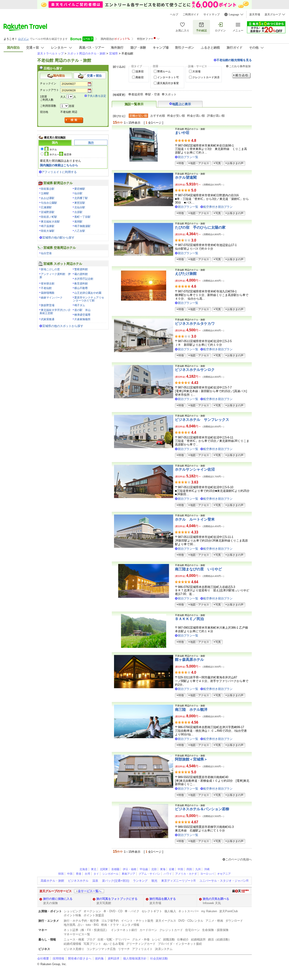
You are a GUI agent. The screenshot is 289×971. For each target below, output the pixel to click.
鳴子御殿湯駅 (82, 226)
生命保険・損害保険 (215, 930)
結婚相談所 (198, 939)
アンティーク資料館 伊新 (55, 275)
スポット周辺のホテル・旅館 (86, 53)
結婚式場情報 (72, 943)
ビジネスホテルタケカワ (195, 323)
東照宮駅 (79, 202)
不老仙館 (46, 288)
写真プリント (92, 943)
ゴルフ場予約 (110, 920)
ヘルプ (174, 14)
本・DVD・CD (112, 911)
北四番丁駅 (81, 198)
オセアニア (224, 873)
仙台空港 (46, 253)
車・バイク (132, 911)
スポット (171, 94)
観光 (154, 880)
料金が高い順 (196, 115)
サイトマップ (211, 14)
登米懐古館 (47, 283)
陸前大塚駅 (47, 230)
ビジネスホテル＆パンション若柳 (202, 809)
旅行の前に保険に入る (57, 898)
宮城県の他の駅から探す (58, 237)
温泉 (95, 880)
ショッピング (72, 911)
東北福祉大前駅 (50, 221)
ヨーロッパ (207, 873)
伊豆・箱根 (129, 869)
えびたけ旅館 (186, 273)
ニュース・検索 (74, 939)
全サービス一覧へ (89, 891)
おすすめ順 (157, 115)
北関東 (104, 869)
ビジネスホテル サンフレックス (202, 420)
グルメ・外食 (141, 939)
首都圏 (115, 869)
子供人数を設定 (96, 95)
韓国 (61, 873)
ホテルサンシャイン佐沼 (195, 469)
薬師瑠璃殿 (47, 292)
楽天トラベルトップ (50, 53)
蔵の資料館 (81, 274)
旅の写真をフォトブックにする (117, 898)
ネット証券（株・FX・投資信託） (86, 930)
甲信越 (144, 869)
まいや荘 (182, 133)
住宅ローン (192, 930)
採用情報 (58, 958)
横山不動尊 (81, 288)
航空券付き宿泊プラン (218, 206)
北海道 (83, 869)
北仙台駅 (79, 207)
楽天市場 (254, 14)
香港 (78, 873)
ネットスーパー (188, 911)
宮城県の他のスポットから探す (62, 326)
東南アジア (128, 873)
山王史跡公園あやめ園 (87, 292)
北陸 (154, 869)
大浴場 (196, 71)
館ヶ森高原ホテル (189, 659)
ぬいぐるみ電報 (113, 943)
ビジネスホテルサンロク (195, 370)
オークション (92, 911)
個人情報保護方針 (135, 958)
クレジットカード (171, 930)
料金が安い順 (176, 115)
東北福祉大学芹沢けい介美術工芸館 (55, 311)
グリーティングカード (141, 943)
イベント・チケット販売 (137, 920)
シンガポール (110, 873)
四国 (189, 869)
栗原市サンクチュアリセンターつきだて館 (88, 299)
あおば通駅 (47, 198)
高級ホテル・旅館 (52, 880)
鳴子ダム (79, 305)
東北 (93, 869)
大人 (63, 96)
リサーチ (124, 949)
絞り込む (241, 75)
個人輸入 (170, 911)
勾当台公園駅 (49, 202)
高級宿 (139, 77)
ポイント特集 (72, 915)
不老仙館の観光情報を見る (234, 60)
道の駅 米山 (82, 310)
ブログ (90, 939)
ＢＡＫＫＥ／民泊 (189, 619)
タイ (96, 873)
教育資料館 (81, 283)
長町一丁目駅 (82, 216)
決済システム (163, 949)
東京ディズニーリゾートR (178, 880)
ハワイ (168, 873)
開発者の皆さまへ (79, 958)
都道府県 (137, 94)
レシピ (156, 939)
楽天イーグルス (166, 920)
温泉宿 (139, 71)
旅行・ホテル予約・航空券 (81, 920)
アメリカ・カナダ (186, 873)
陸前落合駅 (47, 188)
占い (81, 924)
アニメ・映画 (214, 920)
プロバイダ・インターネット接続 (180, 943)
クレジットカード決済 (205, 77)
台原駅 (78, 212)
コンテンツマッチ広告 (101, 949)
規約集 (99, 958)
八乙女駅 (79, 230)
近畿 (171, 869)
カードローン (148, 930)
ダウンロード (234, 920)
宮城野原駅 (47, 212)
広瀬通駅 (46, 207)
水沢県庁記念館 (83, 278)
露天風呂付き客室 (168, 83)
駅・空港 (154, 94)
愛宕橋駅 (79, 188)
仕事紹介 (183, 939)
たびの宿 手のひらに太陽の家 (200, 227)
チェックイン (48, 83)
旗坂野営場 (47, 305)
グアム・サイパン (149, 873)
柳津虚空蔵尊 (82, 314)
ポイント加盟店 (94, 915)
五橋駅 (45, 193)
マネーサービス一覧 (77, 934)
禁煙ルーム (164, 71)
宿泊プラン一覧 (188, 157)
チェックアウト (49, 90)
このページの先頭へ (238, 859)
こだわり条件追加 (240, 66)
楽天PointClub (228, 911)
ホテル (53, 149)
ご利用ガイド (191, 14)
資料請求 (113, 958)
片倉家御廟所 (82, 319)
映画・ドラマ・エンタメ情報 (120, 924)
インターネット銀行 (124, 930)
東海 (162, 869)
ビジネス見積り (74, 949)
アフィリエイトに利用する (59, 172)
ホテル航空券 (60, 154)
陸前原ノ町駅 (49, 216)
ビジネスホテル (78, 880)
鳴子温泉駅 (47, 226)
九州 (198, 869)
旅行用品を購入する (162, 898)
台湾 (87, 873)
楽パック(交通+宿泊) (115, 880)
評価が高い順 (216, 115)
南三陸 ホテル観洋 (191, 709)
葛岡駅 (78, 221)
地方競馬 (69, 924)
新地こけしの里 (50, 269)
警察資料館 (81, 269)
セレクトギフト (152, 911)
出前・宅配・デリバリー (114, 939)
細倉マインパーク (52, 297)
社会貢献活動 (159, 958)
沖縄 (207, 869)
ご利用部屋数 (48, 105)
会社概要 (43, 958)
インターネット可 (168, 77)
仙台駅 (78, 193)
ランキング (140, 880)
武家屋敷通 (47, 319)
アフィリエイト (142, 949)
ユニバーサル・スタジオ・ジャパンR (223, 880)
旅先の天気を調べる (216, 898)
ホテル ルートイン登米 (195, 519)
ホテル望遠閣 (186, 177)
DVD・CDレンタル (190, 920)
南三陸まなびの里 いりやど (198, 569)
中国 (180, 869)
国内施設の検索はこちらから (59, 165)
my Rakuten (209, 911)
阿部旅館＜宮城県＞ (191, 759)
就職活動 (169, 939)
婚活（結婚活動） (219, 939)
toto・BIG (92, 924)
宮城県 (113, 53)
